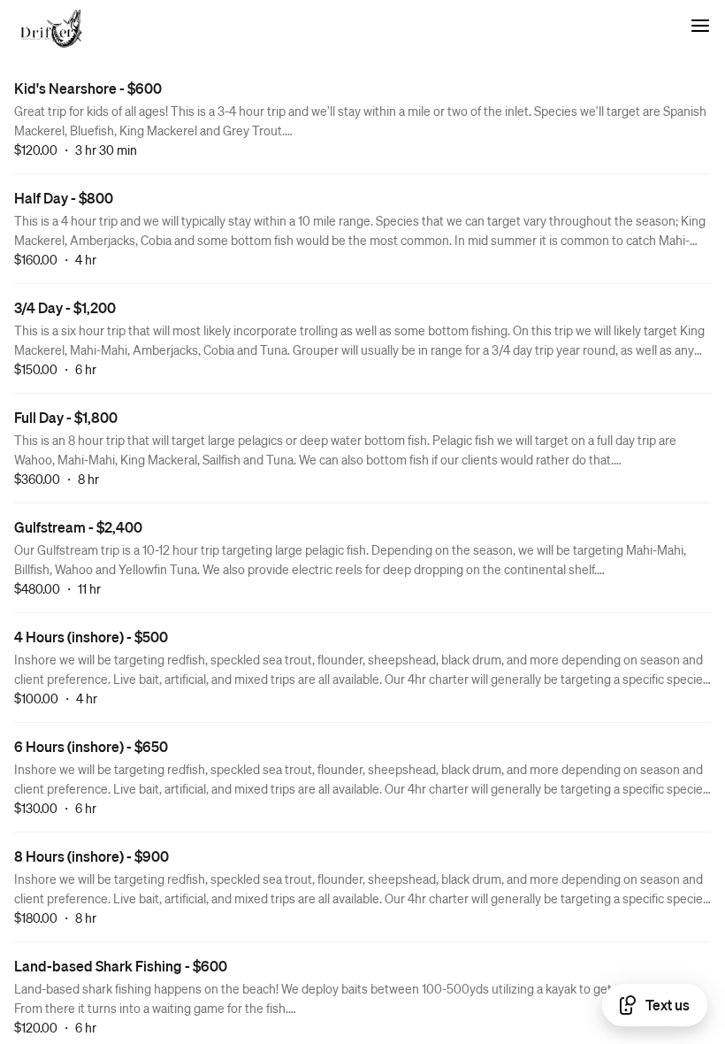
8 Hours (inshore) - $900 (91, 856)
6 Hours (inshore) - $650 (91, 746)
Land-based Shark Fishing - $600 (120, 965)
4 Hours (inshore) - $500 (91, 636)
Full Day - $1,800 (66, 417)
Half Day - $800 (63, 197)
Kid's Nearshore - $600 (88, 88)
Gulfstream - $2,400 (78, 527)
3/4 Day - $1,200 (65, 307)
